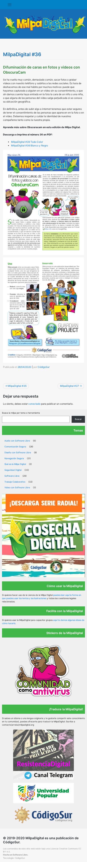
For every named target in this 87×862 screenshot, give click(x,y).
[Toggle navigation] (9, 5)
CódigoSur (44, 366)
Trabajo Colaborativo (14, 482)
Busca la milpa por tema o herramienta (21, 413)
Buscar (78, 419)
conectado (34, 403)
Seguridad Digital (12, 470)
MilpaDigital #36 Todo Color (27, 141)
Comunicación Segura (15, 446)
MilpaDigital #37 (69, 385)
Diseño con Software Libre (17, 452)
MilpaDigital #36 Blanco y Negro (29, 145)
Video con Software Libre (17, 487)
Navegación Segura (14, 458)
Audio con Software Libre (17, 440)
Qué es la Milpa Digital (15, 464)
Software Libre (11, 476)
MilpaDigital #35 (17, 385)
